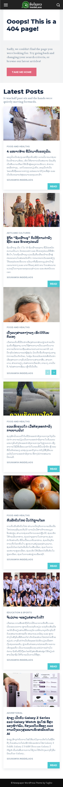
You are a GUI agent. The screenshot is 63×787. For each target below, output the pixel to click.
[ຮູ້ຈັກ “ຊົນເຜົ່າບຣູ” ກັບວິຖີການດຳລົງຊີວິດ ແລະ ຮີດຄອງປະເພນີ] (31, 210)
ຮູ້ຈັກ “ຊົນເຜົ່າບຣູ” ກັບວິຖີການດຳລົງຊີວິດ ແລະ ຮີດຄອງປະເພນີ (29, 240)
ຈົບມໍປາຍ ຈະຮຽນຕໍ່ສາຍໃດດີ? (25, 617)
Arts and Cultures (18, 233)
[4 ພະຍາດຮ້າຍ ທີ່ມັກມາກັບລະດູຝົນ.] (31, 123)
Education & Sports (19, 613)
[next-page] (53, 372)
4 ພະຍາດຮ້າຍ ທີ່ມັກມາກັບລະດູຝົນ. (29, 151)
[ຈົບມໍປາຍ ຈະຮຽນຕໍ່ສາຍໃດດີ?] (31, 590)
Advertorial (15, 713)
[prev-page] (47, 372)
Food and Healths (18, 147)
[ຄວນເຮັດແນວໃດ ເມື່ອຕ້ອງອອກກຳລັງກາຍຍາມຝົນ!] (31, 399)
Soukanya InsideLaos (20, 180)
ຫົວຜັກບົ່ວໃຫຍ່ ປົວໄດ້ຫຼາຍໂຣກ (26, 520)
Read (53, 186)
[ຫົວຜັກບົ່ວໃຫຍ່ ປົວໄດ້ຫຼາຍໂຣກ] (31, 492)
